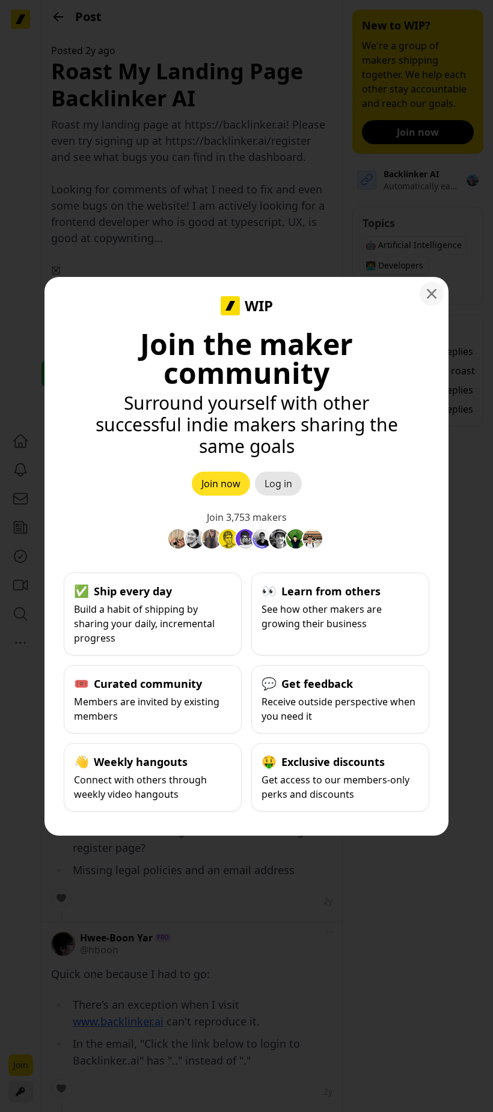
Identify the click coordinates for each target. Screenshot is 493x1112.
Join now (220, 483)
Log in (278, 483)
